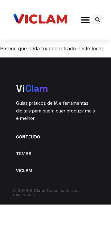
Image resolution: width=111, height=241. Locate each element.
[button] (85, 20)
